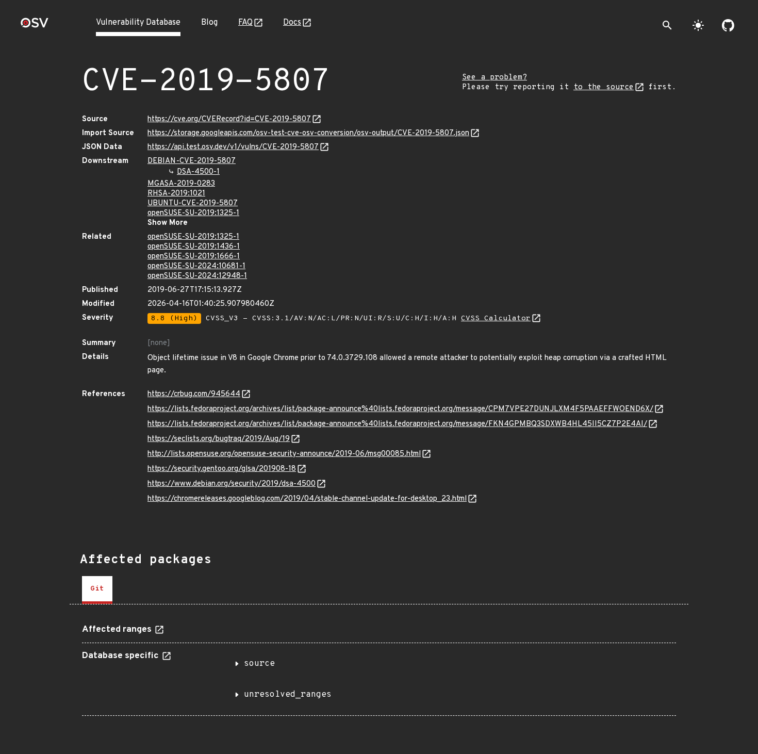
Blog (209, 23)
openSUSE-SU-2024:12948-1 (197, 276)
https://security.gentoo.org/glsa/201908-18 (221, 469)
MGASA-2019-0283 (181, 184)
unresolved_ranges (288, 695)
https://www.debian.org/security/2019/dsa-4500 (231, 484)
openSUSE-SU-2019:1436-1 (193, 247)
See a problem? (494, 78)
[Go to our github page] (728, 25)
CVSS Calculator (496, 318)
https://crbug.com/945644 (193, 394)
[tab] (97, 590)
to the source (603, 87)
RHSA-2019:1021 (176, 194)
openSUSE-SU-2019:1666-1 (193, 256)
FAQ (245, 23)
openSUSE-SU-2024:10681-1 (196, 266)
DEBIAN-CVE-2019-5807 (191, 161)
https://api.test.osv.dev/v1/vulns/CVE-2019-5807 (233, 147)
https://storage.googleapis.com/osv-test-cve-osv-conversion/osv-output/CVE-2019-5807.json (308, 133)
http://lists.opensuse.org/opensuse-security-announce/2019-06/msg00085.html (284, 454)
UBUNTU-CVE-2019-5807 (192, 203)
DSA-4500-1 (198, 172)
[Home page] (34, 26)
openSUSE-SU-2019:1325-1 (193, 213)
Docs (292, 23)
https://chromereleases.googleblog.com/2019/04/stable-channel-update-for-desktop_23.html (307, 499)
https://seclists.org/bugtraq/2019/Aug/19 (218, 439)
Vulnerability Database (138, 23)
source (259, 664)
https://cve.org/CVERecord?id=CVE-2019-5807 (229, 119)
